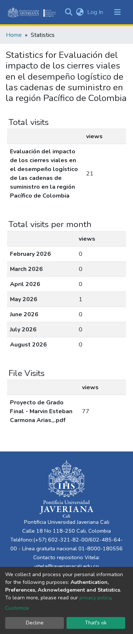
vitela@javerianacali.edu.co (66, 566)
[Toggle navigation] (117, 12)
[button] (80, 12)
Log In (96, 12)
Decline (35, 622)
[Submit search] (69, 12)
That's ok (96, 622)
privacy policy (95, 597)
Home (14, 35)
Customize (17, 608)
